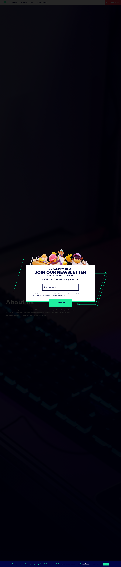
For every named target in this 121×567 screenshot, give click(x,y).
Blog (31, 2)
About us (14, 2)
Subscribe (60, 302)
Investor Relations (42, 2)
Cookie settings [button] (96, 564)
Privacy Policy (45, 294)
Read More (86, 564)
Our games (23, 2)
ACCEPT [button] (106, 564)
